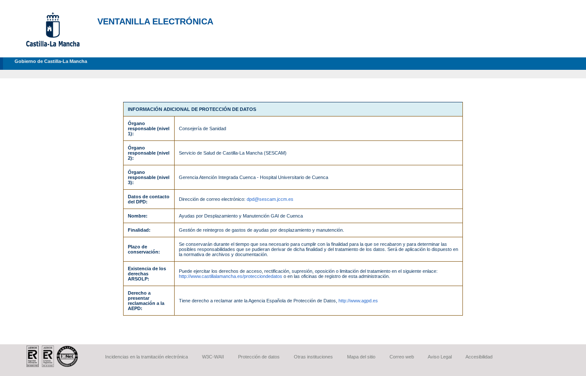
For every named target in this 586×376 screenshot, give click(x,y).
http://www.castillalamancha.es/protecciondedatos (230, 276)
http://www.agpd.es (358, 300)
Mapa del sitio (361, 356)
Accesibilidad (478, 356)
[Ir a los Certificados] (52, 365)
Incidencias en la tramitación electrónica (146, 356)
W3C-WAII (213, 356)
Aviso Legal (440, 356)
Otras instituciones (313, 356)
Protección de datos (259, 356)
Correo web (402, 356)
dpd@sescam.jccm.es (270, 199)
